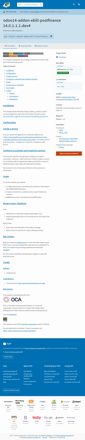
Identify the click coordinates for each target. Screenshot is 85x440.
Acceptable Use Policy (71, 382)
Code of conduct (70, 377)
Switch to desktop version (11, 390)
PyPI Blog (27, 371)
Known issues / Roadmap (15, 85)
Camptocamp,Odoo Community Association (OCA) (66, 98)
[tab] (10, 46)
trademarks (49, 435)
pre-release (35, 12)
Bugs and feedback (50, 371)
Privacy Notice (69, 379)
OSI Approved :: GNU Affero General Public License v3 (68, 140)
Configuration (11, 73)
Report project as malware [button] (69, 153)
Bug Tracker (10, 88)
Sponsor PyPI (48, 379)
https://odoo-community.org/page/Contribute (19, 331)
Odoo (61, 130)
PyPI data (60, 66)
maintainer (12, 314)
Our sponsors (28, 384)
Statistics (27, 379)
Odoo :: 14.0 (63, 132)
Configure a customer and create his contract (21, 79)
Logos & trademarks (30, 381)
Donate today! (8, 357)
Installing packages (9, 371)
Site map (44, 437)
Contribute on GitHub (51, 374)
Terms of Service (70, 371)
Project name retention (10, 379)
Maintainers (13, 99)
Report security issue (71, 374)
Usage (8, 82)
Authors (12, 93)
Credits (8, 91)
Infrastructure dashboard (28, 375)
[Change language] (79, 4)
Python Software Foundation (34, 348)
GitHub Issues (22, 242)
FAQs (4, 382)
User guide (6, 377)
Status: (13, 352)
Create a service (11, 76)
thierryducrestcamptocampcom (30, 283)
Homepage (62, 57)
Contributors (13, 96)
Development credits (50, 382)
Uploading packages (9, 374)
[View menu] (73, 4)
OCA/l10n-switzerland (28, 324)
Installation (10, 70)
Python (61, 147)
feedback (6, 250)
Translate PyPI (48, 377)
